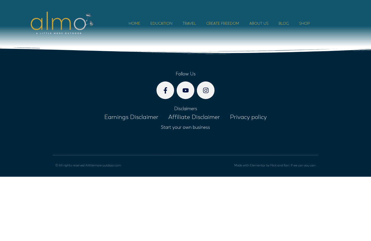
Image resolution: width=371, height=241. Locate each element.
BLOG (284, 23)
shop (304, 23)
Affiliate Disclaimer (194, 116)
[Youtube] (185, 90)
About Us (259, 23)
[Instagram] (206, 90)
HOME (134, 23)
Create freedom (222, 23)
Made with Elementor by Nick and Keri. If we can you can (274, 165)
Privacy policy (248, 116)
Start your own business (185, 127)
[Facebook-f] (165, 90)
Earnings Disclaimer (131, 116)
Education (161, 23)
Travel (189, 23)
